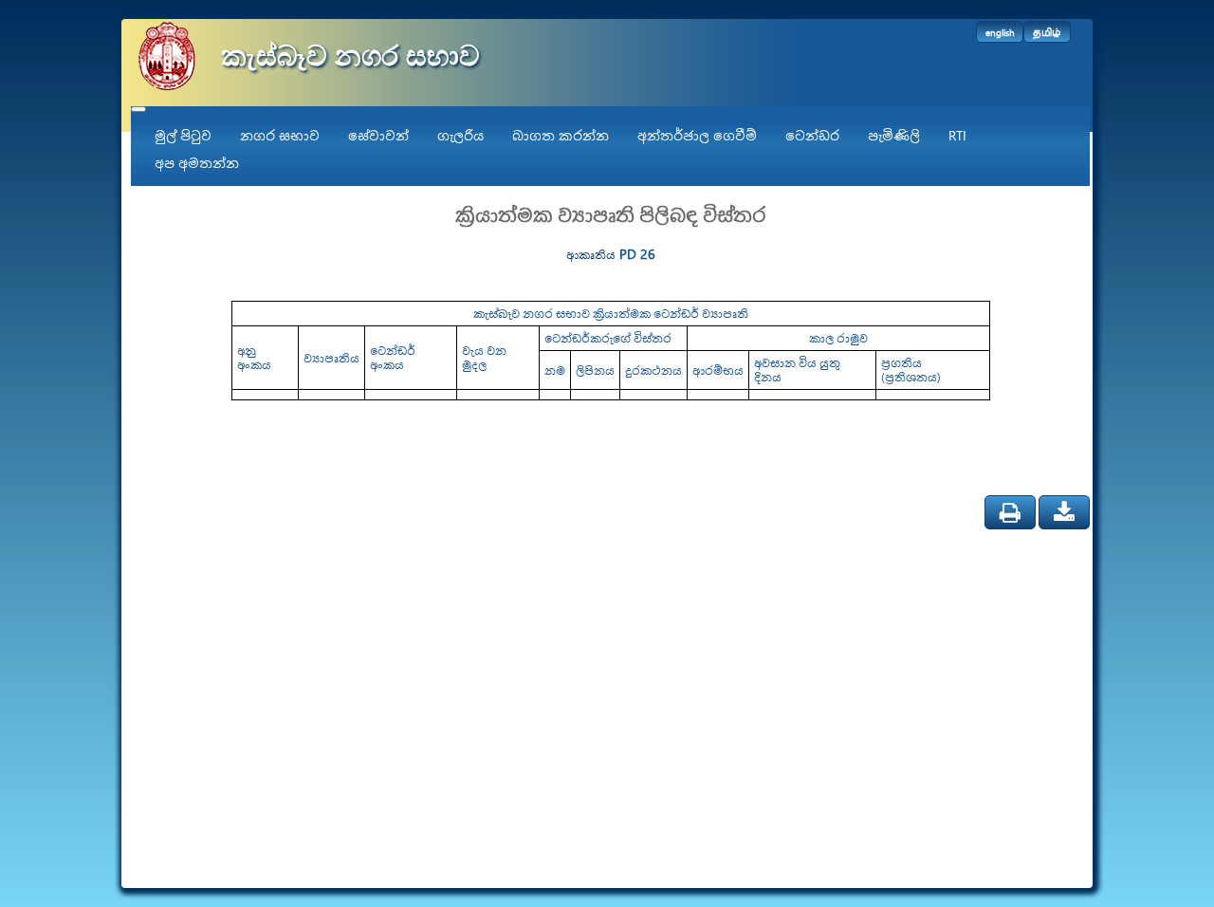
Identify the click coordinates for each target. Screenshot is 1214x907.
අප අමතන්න (197, 163)
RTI (957, 135)
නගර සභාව (280, 135)
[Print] (1010, 512)
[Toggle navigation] (138, 109)
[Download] (1064, 512)
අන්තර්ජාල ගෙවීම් (697, 135)
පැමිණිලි (894, 135)
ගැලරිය (460, 135)
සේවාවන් (378, 135)
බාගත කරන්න (560, 135)
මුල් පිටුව (183, 135)
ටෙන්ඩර (812, 135)
